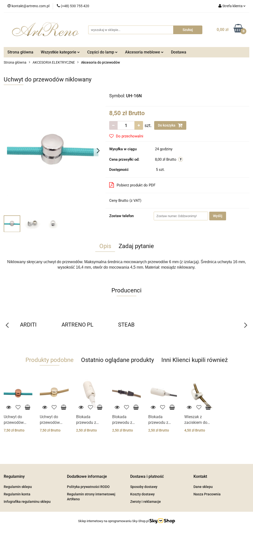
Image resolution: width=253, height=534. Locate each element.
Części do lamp (101, 52)
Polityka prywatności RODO (88, 487)
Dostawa (178, 52)
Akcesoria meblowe (143, 52)
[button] (14, 476)
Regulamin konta (17, 494)
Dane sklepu (203, 487)
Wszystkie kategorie (59, 52)
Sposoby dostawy (143, 487)
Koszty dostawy (142, 494)
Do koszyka (167, 125)
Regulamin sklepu (18, 487)
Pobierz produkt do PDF (136, 185)
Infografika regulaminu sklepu (27, 502)
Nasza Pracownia (207, 494)
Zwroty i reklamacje (145, 502)
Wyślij (217, 216)
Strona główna (20, 52)
